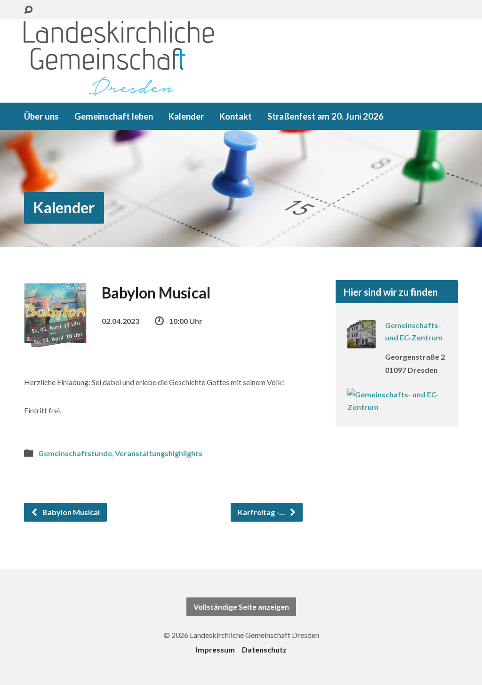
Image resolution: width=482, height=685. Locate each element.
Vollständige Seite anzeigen (241, 606)
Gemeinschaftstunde (75, 453)
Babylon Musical (70, 512)
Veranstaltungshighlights (158, 453)
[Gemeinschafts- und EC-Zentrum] (361, 342)
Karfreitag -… (262, 512)
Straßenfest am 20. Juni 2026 (325, 116)
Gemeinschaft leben (113, 116)
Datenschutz (264, 649)
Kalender (186, 116)
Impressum (215, 649)
